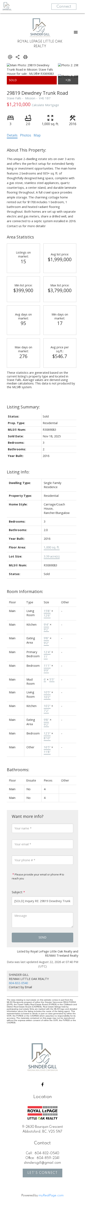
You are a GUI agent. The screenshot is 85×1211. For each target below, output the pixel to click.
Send (42, 937)
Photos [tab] (25, 135)
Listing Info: (18, 472)
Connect (64, 6)
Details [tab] (12, 135)
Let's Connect (42, 1173)
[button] (42, 1084)
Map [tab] (37, 135)
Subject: (17, 892)
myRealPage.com (51, 1195)
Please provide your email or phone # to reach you (38, 876)
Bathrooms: (18, 769)
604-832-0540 (18, 983)
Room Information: (25, 591)
